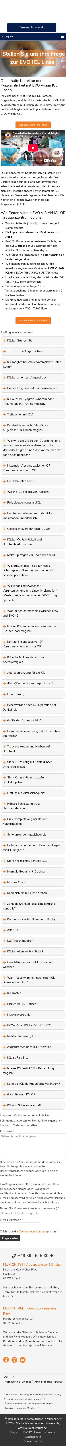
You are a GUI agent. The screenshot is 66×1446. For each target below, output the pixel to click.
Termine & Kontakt (32, 27)
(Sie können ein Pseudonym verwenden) (29, 1208)
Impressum (49, 1432)
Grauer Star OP (33, 1441)
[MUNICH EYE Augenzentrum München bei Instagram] (14, 1362)
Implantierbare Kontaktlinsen (28, 9)
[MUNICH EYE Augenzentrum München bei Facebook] (6, 1362)
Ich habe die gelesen (30, 1231)
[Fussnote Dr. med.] (32, 1382)
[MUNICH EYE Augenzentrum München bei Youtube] (23, 1362)
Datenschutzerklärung (32, 1231)
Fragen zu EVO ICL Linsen (26, 1432)
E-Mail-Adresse (10, 1220)
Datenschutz (33, 1437)
